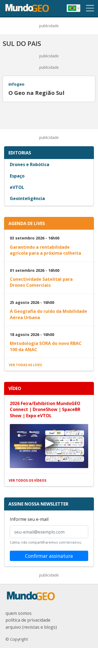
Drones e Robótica (29, 164)
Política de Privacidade (27, 620)
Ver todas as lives (25, 365)
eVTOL (17, 187)
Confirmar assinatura (49, 556)
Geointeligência (27, 198)
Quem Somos (18, 613)
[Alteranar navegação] (90, 8)
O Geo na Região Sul (36, 93)
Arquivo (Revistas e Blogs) (31, 627)
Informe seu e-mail (29, 519)
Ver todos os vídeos (27, 480)
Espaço (17, 176)
